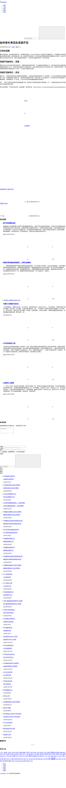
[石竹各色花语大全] (9, 654)
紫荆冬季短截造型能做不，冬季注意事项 (17, 262)
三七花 (31, 752)
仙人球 (34, 754)
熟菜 (20, 759)
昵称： (2, 446)
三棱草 (41, 752)
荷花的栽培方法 (7, 595)
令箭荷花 (46, 754)
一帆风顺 (5, 752)
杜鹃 (2, 759)
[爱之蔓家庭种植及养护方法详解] (13, 601)
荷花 (65, 759)
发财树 (14, 756)
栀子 (5, 759)
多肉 (4, 12)
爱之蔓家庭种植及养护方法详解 (12, 604)
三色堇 (48, 752)
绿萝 (49, 759)
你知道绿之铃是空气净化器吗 (11, 716)
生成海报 (27, 125)
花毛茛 (57, 758)
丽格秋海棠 (62, 752)
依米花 (61, 754)
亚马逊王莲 (16, 754)
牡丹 (22, 759)
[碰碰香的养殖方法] (9, 538)
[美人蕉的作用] (7, 672)
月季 (63, 756)
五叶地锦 (8, 754)
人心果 (26, 754)
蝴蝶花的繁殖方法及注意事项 (11, 514)
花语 (4, 10)
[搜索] (51, 32)
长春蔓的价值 (7, 630)
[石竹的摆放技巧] (8, 645)
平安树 (49, 756)
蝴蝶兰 (10, 761)
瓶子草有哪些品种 (9, 223)
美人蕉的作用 (7, 675)
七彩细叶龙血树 (22, 752)
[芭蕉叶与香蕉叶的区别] (10, 300)
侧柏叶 (64, 754)
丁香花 (12, 752)
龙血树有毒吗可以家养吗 (10, 666)
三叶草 (37, 752)
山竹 (46, 756)
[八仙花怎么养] (7, 583)
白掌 (34, 759)
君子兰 (23, 756)
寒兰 (44, 756)
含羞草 (26, 756)
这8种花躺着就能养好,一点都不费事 (13, 506)
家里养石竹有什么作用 (9, 639)
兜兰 (5, 756)
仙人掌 (30, 754)
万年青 (27, 752)
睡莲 (39, 759)
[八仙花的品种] (7, 574)
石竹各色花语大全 (8, 657)
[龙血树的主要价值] (9, 476)
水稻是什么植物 (8, 383)
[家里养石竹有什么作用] (10, 636)
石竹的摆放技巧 (7, 648)
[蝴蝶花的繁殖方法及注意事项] (12, 511)
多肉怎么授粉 (7, 707)
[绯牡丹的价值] (7, 681)
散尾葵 (55, 756)
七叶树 (16, 752)
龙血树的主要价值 (8, 479)
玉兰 (27, 758)
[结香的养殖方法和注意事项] (11, 485)
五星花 (11, 754)
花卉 (4, 8)
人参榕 (20, 754)
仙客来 (37, 754)
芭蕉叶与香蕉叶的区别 (11, 304)
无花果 (60, 756)
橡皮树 (7, 758)
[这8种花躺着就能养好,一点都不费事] (14, 503)
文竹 (58, 756)
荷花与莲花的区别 (8, 612)
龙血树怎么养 (7, 734)
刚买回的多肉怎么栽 (9, 728)
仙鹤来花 (42, 754)
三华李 (34, 752)
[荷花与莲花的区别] (9, 609)
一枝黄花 (9, 752)
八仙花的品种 (7, 577)
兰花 (7, 756)
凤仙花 (10, 756)
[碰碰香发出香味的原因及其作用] (13, 520)
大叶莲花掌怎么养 (9, 343)
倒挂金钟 (2, 756)
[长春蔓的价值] (7, 627)
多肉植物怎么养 (35, 756)
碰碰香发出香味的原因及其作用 (12, 523)
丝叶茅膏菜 (56, 752)
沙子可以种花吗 (7, 722)
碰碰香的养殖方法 (8, 541)
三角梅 (52, 752)
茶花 (62, 758)
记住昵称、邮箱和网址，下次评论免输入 (13, 451)
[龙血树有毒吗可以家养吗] (11, 663)
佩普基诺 (57, 754)
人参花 (23, 754)
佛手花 (50, 754)
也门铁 (3, 754)
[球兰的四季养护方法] (9, 494)
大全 (4, 7)
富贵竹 (41, 756)
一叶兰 (1, 752)
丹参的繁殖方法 (7, 690)
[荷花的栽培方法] (8, 592)
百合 (36, 759)
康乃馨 (52, 756)
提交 (2, 453)
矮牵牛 (41, 759)
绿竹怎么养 (6, 696)
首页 (4, 5)
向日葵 (20, 756)
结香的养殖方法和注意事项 (11, 488)
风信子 (25, 761)
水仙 (10, 758)
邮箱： (2, 448)
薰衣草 (6, 761)
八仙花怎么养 (7, 586)
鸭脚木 (28, 761)
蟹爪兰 (13, 761)
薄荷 (3, 761)
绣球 (47, 759)
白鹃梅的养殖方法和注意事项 (11, 702)
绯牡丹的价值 (7, 684)
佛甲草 (53, 754)
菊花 (1, 761)
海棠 (13, 759)
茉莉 (60, 759)
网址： (2, 450)
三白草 (44, 752)
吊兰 (17, 756)
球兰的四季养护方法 (9, 497)
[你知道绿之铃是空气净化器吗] (12, 713)
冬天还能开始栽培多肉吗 (10, 532)
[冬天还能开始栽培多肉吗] (11, 529)
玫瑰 (32, 759)
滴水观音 (16, 759)
